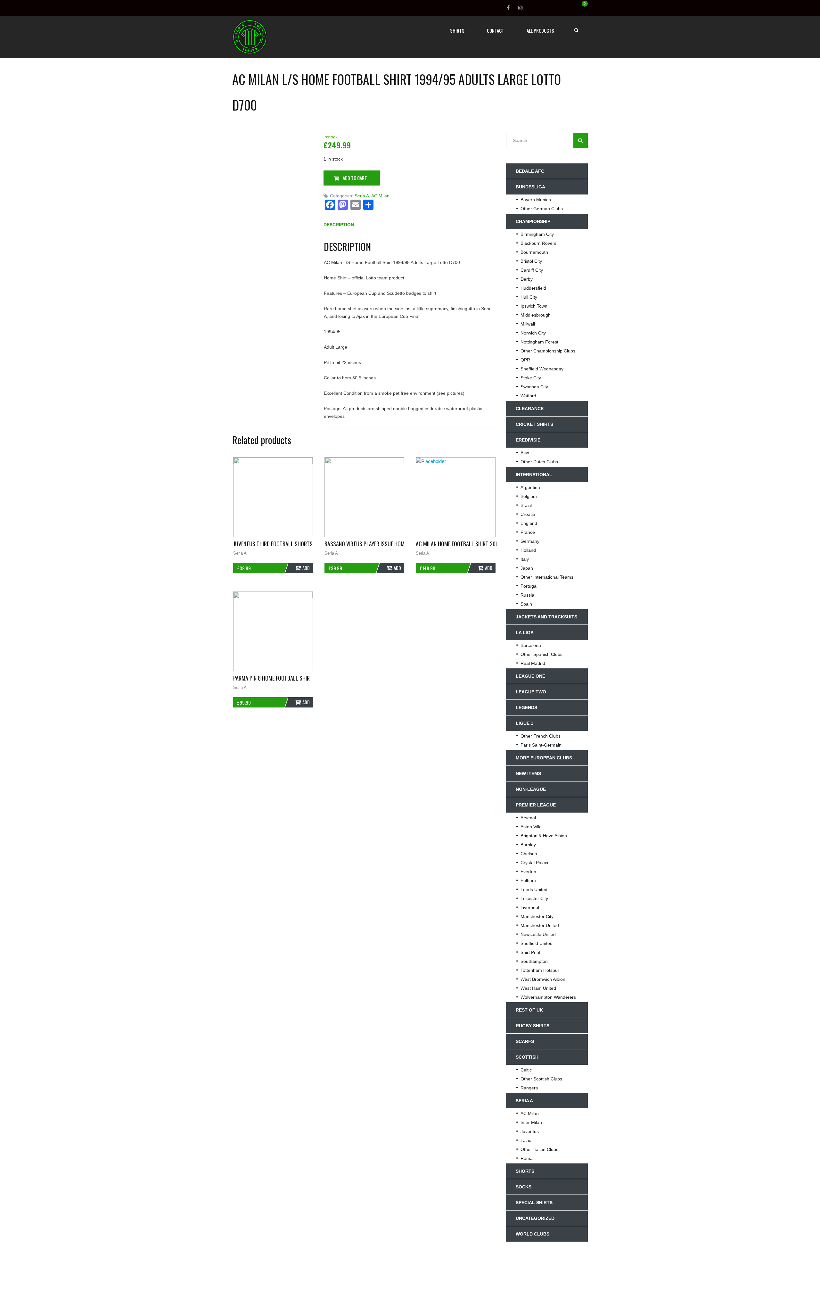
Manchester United (540, 925)
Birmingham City (537, 234)
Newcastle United (538, 934)
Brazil (526, 505)
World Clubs (532, 1233)
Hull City (529, 297)
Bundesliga (530, 186)
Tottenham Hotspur (540, 970)
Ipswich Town (534, 306)
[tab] (339, 226)
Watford (528, 395)
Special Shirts (534, 1202)
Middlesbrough (536, 315)
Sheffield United (537, 943)
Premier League (536, 804)
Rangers (529, 1087)
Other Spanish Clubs (541, 654)
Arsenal (528, 817)
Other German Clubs (542, 208)
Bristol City (531, 261)
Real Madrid (533, 663)
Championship (533, 221)
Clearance (530, 408)
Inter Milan (531, 1122)
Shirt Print (530, 952)
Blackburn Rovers (538, 243)
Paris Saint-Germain (541, 745)
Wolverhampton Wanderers (548, 997)
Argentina (530, 487)
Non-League (531, 789)
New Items (528, 773)
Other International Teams (547, 577)
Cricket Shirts (534, 424)
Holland (528, 550)
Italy (525, 559)
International (534, 474)
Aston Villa (531, 826)
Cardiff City (532, 270)
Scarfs (525, 1041)
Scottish (527, 1057)
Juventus (530, 1131)
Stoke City (531, 377)
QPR (525, 359)
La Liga (525, 632)
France (528, 532)
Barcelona (531, 645)
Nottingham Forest (539, 341)
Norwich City (533, 332)
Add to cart (355, 177)
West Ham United (538, 988)
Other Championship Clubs (548, 350)
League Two (531, 691)
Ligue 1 (524, 723)
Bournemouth (534, 252)
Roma (527, 1158)
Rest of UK (529, 1010)
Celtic (526, 1069)
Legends (526, 707)
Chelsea (529, 853)
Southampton (534, 961)
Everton (528, 871)
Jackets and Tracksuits (546, 616)
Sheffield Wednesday (542, 368)
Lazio (526, 1140)
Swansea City (534, 386)
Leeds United (534, 889)
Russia (527, 595)
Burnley (528, 844)
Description (339, 224)
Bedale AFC (530, 171)
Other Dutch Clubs (539, 461)
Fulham (528, 880)
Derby (527, 279)
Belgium (529, 496)
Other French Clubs (541, 736)
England (529, 523)
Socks (523, 1186)
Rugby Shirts (532, 1025)
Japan (527, 568)
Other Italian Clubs (539, 1149)
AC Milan (380, 195)
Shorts (525, 1171)
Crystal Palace (535, 862)
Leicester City (534, 898)
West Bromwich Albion (543, 979)
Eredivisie (528, 439)
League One (530, 676)
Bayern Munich (536, 199)
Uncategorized (535, 1218)
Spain (526, 604)
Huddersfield (533, 288)
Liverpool (530, 907)
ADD (306, 567)
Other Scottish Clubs (541, 1078)
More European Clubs (544, 757)
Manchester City (537, 916)
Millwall (528, 324)
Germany (530, 541)
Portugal (529, 586)
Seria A (362, 195)
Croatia (528, 514)
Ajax (525, 452)
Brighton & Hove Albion (544, 835)
